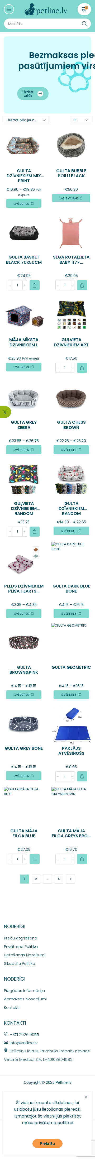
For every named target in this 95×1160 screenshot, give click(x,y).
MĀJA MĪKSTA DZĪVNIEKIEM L (23, 342)
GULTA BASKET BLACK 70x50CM (24, 259)
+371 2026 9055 (24, 1034)
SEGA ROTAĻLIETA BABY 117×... (71, 259)
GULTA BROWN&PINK (24, 669)
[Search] (84, 24)
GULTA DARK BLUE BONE (71, 588)
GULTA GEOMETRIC (71, 667)
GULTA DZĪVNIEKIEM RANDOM (71, 508)
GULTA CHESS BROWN (71, 424)
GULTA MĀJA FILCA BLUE (23, 833)
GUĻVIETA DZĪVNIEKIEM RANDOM (24, 508)
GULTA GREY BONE (24, 748)
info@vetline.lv (23, 1043)
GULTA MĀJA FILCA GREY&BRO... (71, 833)
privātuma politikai (53, 1123)
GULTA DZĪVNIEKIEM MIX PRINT (24, 176)
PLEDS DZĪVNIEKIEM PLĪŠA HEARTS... (24, 588)
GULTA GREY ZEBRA (24, 424)
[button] (9, 9)
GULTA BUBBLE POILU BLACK (71, 173)
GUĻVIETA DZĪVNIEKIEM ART (71, 342)
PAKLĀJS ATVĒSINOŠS (71, 750)
